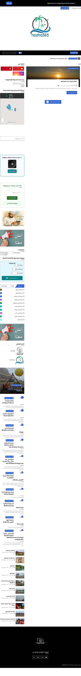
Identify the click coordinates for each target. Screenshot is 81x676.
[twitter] (38, 657)
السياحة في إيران (11, 293)
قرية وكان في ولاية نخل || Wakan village (12, 430)
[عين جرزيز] (20, 568)
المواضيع (20, 286)
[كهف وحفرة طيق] (20, 614)
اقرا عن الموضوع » (72, 92)
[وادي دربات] (12, 381)
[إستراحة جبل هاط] (20, 553)
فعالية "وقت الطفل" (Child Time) (8, 604)
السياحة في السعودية (73, 58)
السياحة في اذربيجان (11, 296)
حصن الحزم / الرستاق (9, 558)
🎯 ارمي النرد (12, 171)
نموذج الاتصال (4, 286)
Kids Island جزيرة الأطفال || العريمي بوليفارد (13, 477)
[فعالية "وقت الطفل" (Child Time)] (20, 606)
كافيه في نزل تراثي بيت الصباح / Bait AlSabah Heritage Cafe (12, 461)
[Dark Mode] (20, 53)
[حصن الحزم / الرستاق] (20, 560)
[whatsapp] (34, 657)
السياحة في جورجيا (11, 310)
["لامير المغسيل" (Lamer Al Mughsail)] (20, 583)
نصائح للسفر (12, 320)
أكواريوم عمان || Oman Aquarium (8, 414)
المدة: (21, 273)
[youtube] (46, 657)
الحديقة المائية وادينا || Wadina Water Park (13, 505)
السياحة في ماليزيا (12, 316)
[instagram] (42, 657)
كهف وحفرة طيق (10, 611)
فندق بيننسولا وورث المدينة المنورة (58, 58)
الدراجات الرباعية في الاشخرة (7, 619)
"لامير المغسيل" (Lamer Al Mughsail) (8, 582)
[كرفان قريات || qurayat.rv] (53, 76)
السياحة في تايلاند (11, 306)
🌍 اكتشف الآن (12, 198)
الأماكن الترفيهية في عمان (17, 387)
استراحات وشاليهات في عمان (73, 68)
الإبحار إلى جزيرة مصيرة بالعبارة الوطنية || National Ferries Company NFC (13, 536)
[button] (65, 8)
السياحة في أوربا (11, 290)
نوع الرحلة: (20, 269)
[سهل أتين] (20, 575)
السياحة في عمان (11, 313)
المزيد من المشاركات (55, 102)
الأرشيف (12, 286)
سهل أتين (12, 573)
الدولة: (21, 265)
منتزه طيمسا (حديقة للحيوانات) (8, 401)
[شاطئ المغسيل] (20, 598)
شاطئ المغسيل (10, 596)
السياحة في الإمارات (11, 300)
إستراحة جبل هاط (10, 550)
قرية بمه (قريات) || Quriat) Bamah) (8, 493)
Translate (5, 255)
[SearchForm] (3, 53)
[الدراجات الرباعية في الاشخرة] (20, 621)
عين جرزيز (12, 566)
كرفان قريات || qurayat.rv (69, 81)
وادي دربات (19, 390)
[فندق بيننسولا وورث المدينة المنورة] (79, 58)
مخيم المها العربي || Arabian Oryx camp (13, 522)
